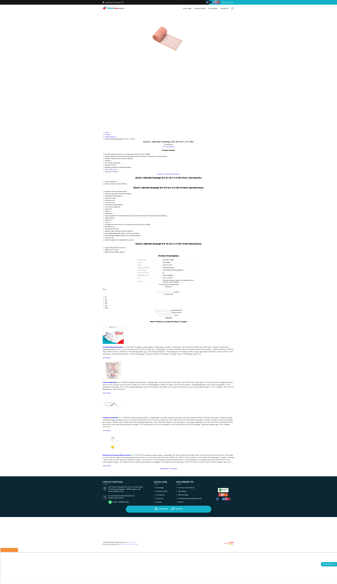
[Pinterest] (218, 3)
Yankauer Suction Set (110, 418)
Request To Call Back (164, 174)
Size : (133, 354)
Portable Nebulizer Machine (112, 347)
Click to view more (111, 169)
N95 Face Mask (183, 495)
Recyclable (108, 227)
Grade (107, 229)
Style (106, 205)
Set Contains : (188, 385)
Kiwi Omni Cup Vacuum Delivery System (117, 455)
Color (106, 202)
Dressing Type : (114, 389)
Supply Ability (109, 248)
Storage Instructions (111, 224)
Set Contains (109, 207)
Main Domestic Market (112, 252)
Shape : (189, 349)
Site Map (159, 502)
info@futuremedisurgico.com (114, 2)
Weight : (179, 354)
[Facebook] (207, 3)
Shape (107, 209)
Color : (203, 347)
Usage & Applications (112, 216)
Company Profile (200, 8)
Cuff (106, 222)
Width (107, 220)
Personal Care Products (186, 488)
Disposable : (161, 347)
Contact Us (224, 8)
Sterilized (108, 213)
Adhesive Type (109, 231)
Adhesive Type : (194, 354)
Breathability (109, 233)
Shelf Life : (165, 352)
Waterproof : (176, 352)
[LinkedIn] (213, 3)
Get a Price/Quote (168, 147)
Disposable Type (110, 196)
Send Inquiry (175, 174)
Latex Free (108, 238)
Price (106, 182)
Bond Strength (109, 235)
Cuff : (155, 349)
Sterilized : (167, 354)
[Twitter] (210, 3)
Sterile (107, 211)
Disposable (108, 218)
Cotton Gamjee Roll (109, 382)
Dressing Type (109, 194)
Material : (187, 352)
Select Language (226, 2)
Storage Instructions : (127, 349)
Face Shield (182, 491)
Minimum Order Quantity (113, 184)
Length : (151, 354)
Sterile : (172, 349)
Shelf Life (108, 198)
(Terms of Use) (130, 542)
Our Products (212, 8)
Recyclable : (163, 349)
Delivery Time (109, 250)
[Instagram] (215, 3)
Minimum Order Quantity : (146, 347)
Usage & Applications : (157, 387)
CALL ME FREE (173, 469)
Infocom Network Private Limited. (128, 544)
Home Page (187, 8)
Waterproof (109, 200)
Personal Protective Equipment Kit (190, 499)
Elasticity (107, 240)
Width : (218, 347)
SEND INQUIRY (164, 469)
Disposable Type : (147, 352)
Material (107, 191)
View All (180, 502)
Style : (188, 347)
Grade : (172, 347)
